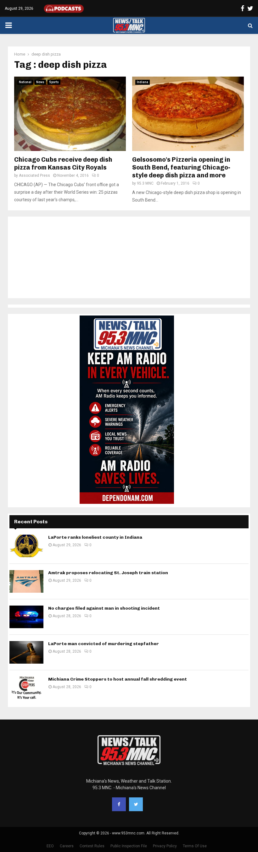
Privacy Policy (165, 846)
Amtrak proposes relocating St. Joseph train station (108, 572)
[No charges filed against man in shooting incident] (26, 617)
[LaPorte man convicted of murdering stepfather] (26, 652)
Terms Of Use (195, 846)
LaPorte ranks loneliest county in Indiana (95, 537)
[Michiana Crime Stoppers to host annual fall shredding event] (26, 688)
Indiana (142, 82)
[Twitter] (136, 804)
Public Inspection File (128, 846)
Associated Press (34, 175)
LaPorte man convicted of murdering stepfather (103, 643)
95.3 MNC (145, 183)
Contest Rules (92, 846)
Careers (67, 846)
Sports (54, 82)
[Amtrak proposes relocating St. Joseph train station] (26, 581)
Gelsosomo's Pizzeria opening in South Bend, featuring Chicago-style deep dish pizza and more (181, 167)
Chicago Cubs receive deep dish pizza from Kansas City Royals (63, 163)
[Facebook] (119, 804)
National (25, 82)
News (40, 82)
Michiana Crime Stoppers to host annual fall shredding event (117, 679)
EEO (50, 846)
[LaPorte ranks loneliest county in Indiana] (26, 546)
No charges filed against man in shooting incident (104, 608)
